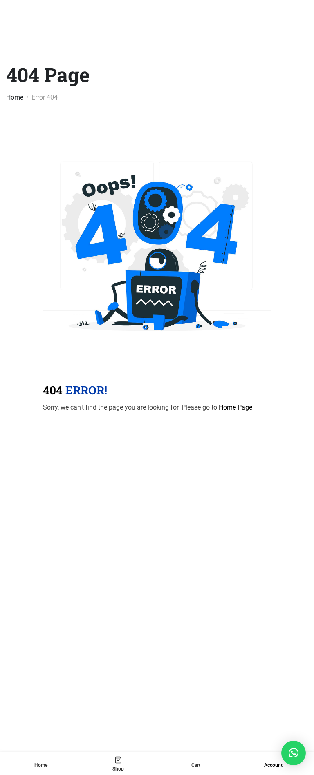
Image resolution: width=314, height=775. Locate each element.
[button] (293, 753)
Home (14, 97)
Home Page (235, 407)
